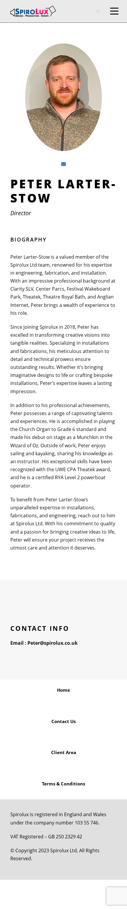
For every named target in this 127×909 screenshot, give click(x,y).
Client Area (63, 752)
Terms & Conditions (63, 784)
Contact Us (63, 721)
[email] (63, 164)
